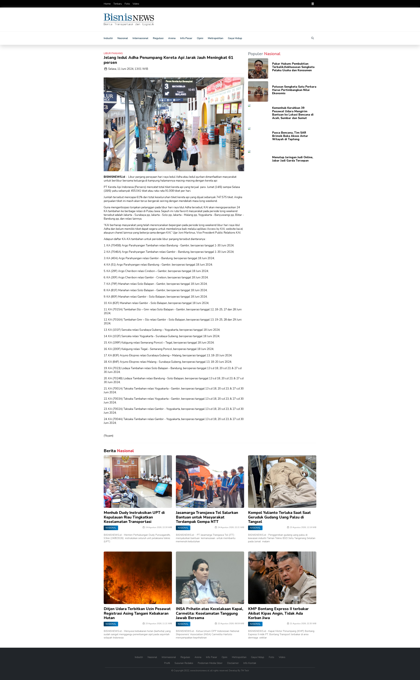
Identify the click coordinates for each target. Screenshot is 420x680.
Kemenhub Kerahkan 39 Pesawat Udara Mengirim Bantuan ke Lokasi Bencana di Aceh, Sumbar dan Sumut (293, 113)
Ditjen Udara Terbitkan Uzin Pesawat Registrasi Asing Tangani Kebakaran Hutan (137, 613)
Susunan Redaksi (184, 663)
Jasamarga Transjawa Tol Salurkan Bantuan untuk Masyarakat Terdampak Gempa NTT (207, 517)
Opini (200, 38)
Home (107, 3)
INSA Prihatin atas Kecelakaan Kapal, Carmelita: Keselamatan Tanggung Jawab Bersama (209, 613)
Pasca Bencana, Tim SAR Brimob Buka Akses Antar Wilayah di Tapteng (290, 136)
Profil (167, 663)
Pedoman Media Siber (210, 663)
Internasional (140, 38)
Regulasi (158, 38)
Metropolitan (215, 38)
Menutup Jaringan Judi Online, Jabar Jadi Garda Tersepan (292, 158)
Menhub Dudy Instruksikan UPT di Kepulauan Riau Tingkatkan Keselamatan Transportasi (134, 517)
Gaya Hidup (235, 38)
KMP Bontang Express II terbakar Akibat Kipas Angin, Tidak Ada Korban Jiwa (278, 613)
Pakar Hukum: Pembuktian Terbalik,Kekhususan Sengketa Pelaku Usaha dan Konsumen (293, 67)
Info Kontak (249, 663)
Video (136, 3)
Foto (128, 3)
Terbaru (118, 3)
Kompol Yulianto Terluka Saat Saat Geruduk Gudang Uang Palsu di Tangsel (279, 517)
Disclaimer (233, 663)
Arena (172, 38)
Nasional (122, 38)
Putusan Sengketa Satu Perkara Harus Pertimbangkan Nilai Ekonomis (294, 90)
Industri (108, 38)
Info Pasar (186, 38)
